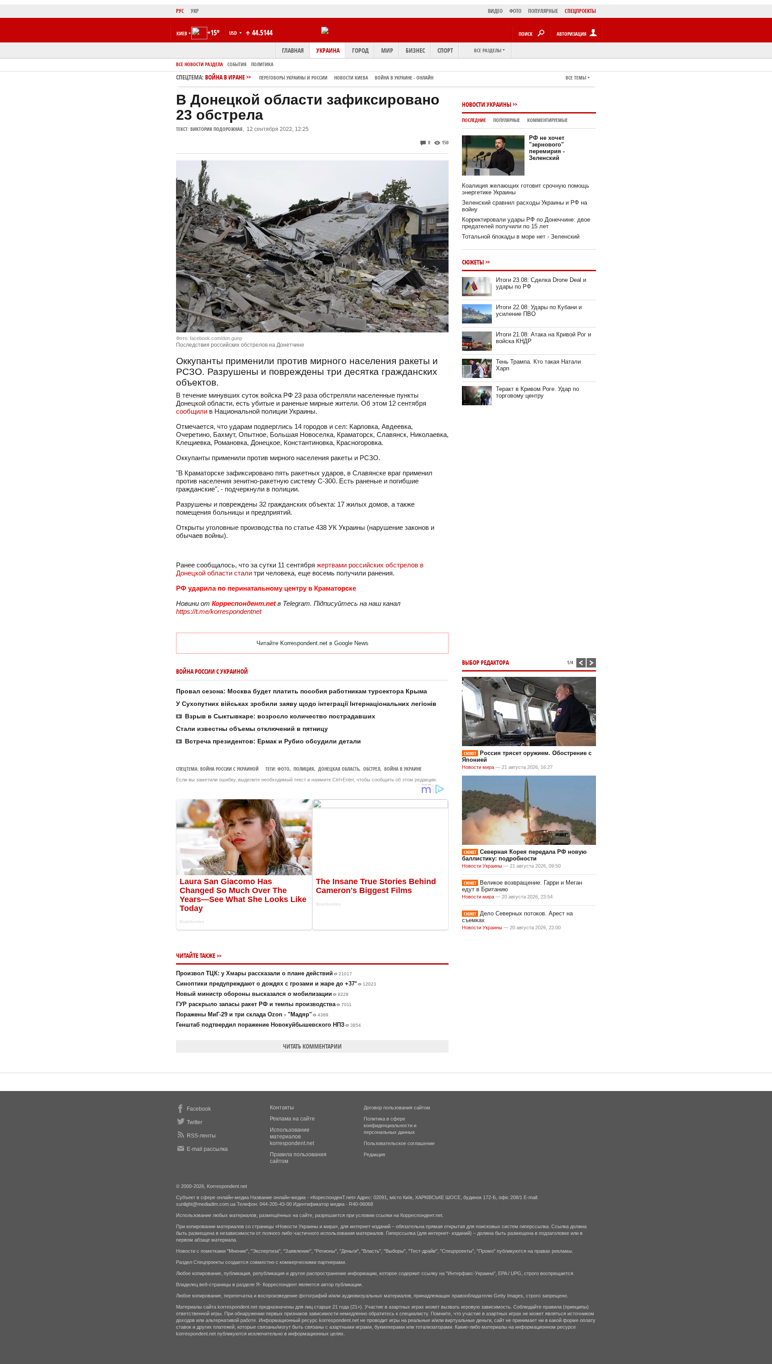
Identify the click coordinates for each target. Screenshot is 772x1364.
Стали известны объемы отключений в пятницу (252, 728)
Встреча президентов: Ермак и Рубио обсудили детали (273, 741)
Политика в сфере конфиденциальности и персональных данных (390, 1125)
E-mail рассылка (207, 1149)
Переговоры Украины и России (293, 77)
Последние (474, 120)
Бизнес (415, 50)
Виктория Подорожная (216, 129)
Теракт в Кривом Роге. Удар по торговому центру (537, 392)
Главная (293, 50)
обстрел (371, 768)
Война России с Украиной (229, 768)
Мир (387, 50)
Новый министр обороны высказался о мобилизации (262, 993)
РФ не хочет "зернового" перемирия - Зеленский (547, 147)
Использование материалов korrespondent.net (292, 1136)
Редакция (374, 1154)
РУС (180, 11)
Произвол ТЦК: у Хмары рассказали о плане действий (264, 973)
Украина (328, 50)
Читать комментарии (312, 1046)
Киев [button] (181, 33)
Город (360, 50)
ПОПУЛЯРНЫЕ (543, 11)
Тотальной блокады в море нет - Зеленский (520, 236)
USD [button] (233, 32)
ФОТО (515, 11)
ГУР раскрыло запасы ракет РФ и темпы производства (264, 1004)
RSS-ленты (201, 1136)
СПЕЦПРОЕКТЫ (580, 11)
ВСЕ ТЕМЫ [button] (576, 77)
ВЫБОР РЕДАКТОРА (485, 662)
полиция (304, 768)
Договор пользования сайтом (397, 1107)
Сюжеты (473, 262)
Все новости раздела (199, 64)
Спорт (445, 50)
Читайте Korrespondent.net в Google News (312, 643)
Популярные (506, 120)
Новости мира (478, 767)
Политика (262, 64)
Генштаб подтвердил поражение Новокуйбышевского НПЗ (268, 1024)
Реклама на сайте (292, 1119)
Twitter (194, 1122)
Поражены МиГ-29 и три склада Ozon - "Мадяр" (252, 1014)
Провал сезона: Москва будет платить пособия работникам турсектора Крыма (301, 691)
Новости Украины (486, 104)
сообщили (191, 411)
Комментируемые (547, 120)
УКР (195, 11)
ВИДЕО (495, 11)
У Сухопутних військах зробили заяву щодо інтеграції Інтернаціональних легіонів (306, 703)
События (237, 64)
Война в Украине (403, 768)
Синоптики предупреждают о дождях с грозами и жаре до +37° (276, 983)
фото (283, 768)
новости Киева (351, 77)
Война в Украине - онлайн (404, 77)
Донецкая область (338, 768)
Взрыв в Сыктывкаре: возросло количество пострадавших (280, 716)
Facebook (199, 1109)
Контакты (282, 1107)
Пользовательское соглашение (399, 1143)
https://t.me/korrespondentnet (218, 611)
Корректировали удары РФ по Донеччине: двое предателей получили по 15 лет (526, 223)
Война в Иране (319, 77)
